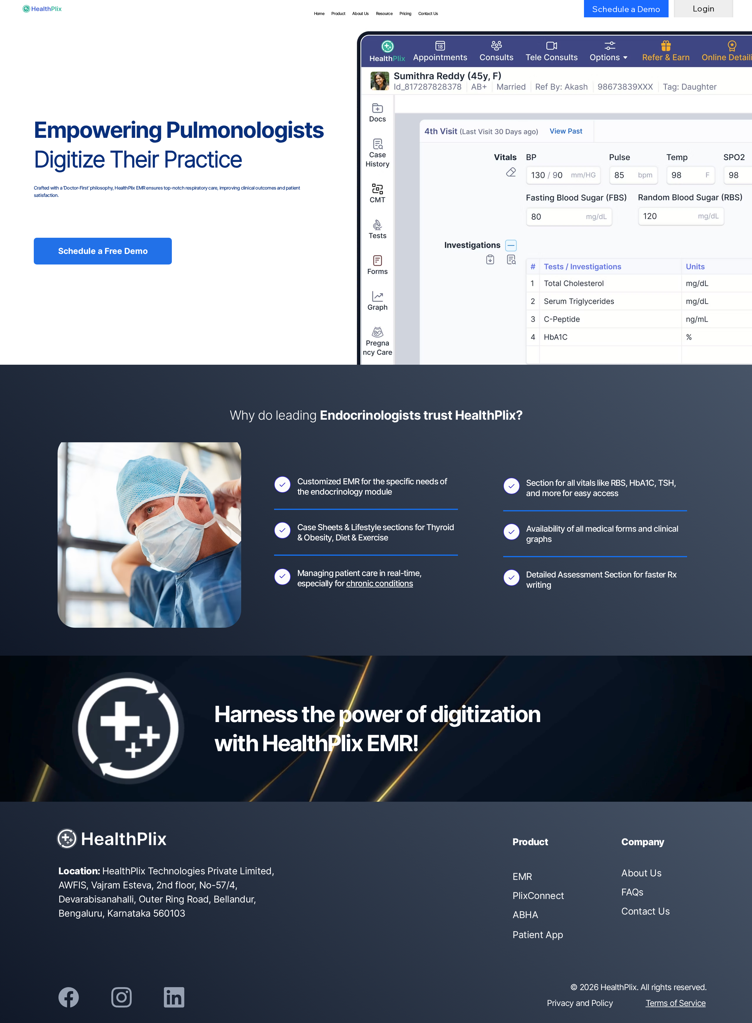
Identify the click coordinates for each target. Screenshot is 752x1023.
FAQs (632, 892)
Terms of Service (676, 1003)
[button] (405, 13)
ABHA (525, 914)
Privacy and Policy (580, 1003)
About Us (641, 873)
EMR (522, 876)
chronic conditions (379, 583)
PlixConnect (538, 895)
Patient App (538, 934)
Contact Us (645, 911)
